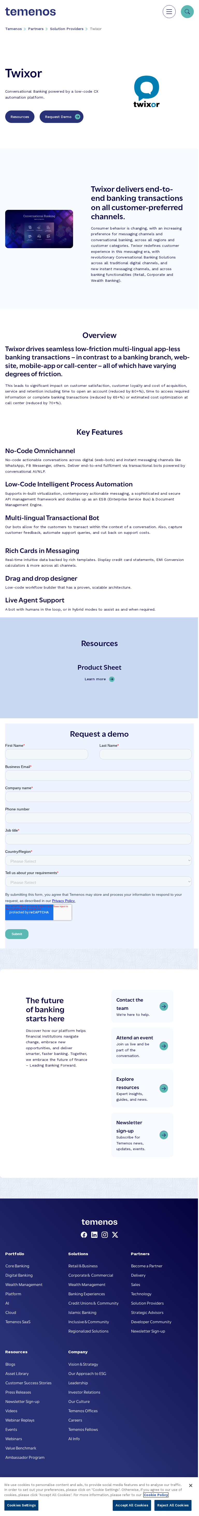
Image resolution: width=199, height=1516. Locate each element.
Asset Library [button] (17, 1373)
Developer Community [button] (151, 1321)
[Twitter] (115, 1235)
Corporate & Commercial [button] (90, 1275)
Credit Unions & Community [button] (93, 1303)
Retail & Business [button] (83, 1265)
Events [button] (11, 1429)
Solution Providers (66, 29)
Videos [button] (11, 1410)
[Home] (30, 11)
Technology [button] (141, 1293)
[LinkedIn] (95, 1235)
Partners (36, 29)
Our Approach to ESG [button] (87, 1373)
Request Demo (58, 117)
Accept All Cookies (132, 1505)
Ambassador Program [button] (25, 1457)
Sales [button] (135, 1284)
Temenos (13, 29)
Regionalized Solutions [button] (88, 1331)
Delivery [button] (138, 1275)
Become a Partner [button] (146, 1265)
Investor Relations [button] (84, 1392)
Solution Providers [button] (147, 1303)
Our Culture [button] (79, 1401)
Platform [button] (13, 1293)
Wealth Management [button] (23, 1284)
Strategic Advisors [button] (147, 1312)
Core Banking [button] (17, 1265)
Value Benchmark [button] (20, 1448)
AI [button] (7, 1303)
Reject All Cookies (173, 1505)
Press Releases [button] (18, 1392)
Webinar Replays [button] (19, 1420)
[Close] (190, 1485)
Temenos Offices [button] (83, 1410)
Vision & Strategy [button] (83, 1364)
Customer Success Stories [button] (28, 1382)
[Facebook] (85, 1235)
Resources (20, 117)
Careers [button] (75, 1420)
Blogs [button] (10, 1364)
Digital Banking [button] (19, 1275)
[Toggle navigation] (169, 11)
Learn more (96, 679)
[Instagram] (106, 1235)
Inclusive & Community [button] (88, 1321)
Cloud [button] (10, 1312)
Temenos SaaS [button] (17, 1321)
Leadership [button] (78, 1382)
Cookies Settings (21, 1505)
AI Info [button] (74, 1438)
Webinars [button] (13, 1438)
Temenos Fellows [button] (83, 1429)
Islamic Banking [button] (82, 1312)
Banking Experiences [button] (86, 1293)
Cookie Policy (156, 1495)
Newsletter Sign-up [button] (148, 1331)
